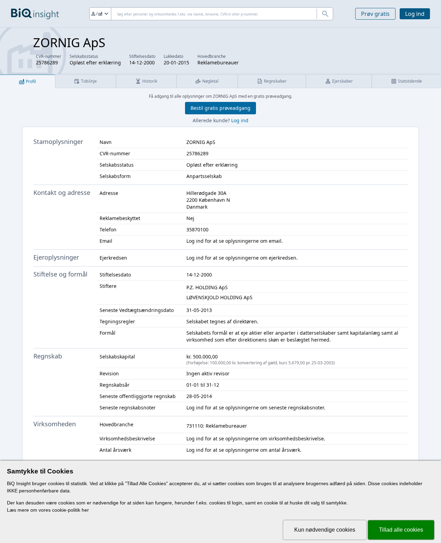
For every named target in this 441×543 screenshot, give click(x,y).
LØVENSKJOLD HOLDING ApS (219, 297)
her (85, 510)
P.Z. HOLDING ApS (207, 287)
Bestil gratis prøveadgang (220, 108)
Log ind (414, 14)
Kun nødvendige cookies (324, 530)
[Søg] (325, 14)
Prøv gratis (375, 14)
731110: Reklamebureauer (216, 425)
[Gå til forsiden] (35, 13)
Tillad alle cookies (401, 530)
